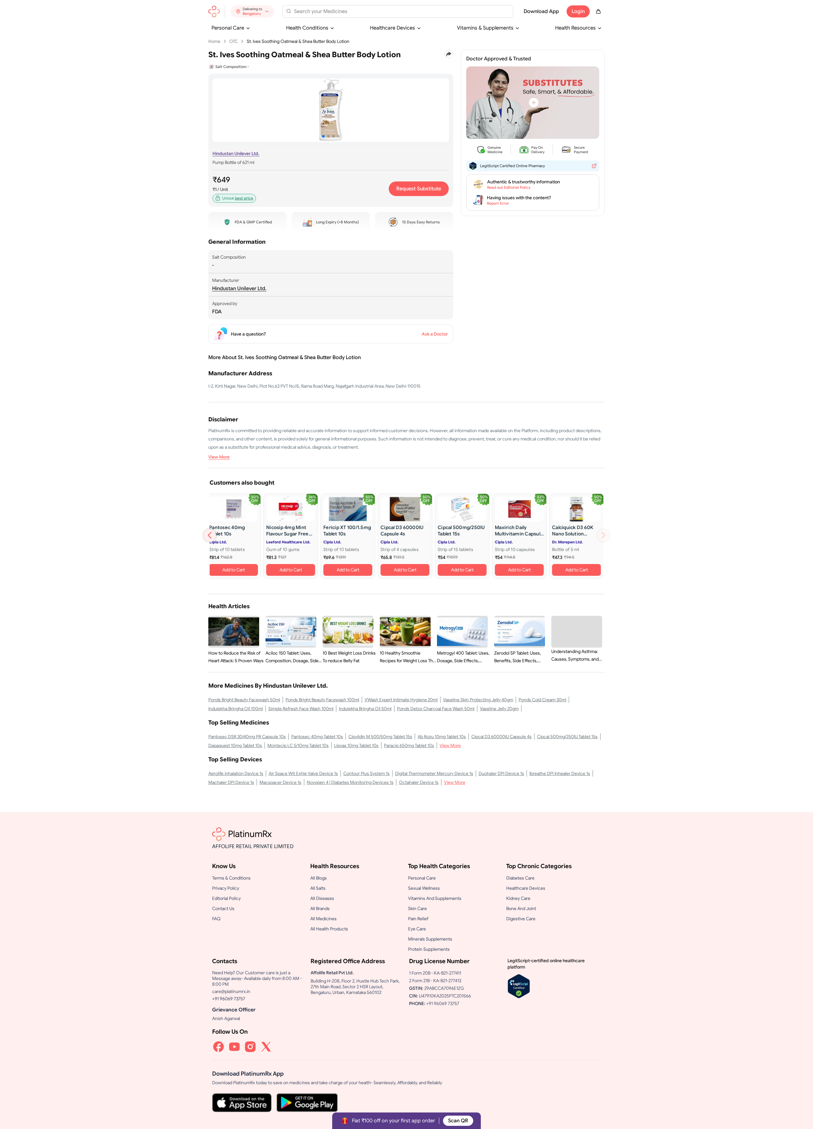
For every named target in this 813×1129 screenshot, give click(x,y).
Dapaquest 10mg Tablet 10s (235, 745)
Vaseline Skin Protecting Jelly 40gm (478, 700)
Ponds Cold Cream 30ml (542, 700)
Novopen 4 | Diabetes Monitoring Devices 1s (350, 782)
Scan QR (458, 1121)
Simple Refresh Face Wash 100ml (300, 708)
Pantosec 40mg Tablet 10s (317, 736)
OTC (233, 41)
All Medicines (323, 919)
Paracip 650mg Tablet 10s (409, 745)
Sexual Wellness (424, 888)
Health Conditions (307, 28)
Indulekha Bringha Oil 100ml (235, 708)
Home (214, 41)
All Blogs (318, 878)
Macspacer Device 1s (280, 782)
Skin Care (417, 908)
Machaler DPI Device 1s (231, 782)
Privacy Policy (225, 888)
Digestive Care (520, 919)
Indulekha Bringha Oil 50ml (365, 708)
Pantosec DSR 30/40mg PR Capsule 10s (247, 736)
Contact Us (223, 908)
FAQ (216, 919)
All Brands (320, 908)
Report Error (498, 203)
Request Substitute (418, 189)
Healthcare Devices (392, 28)
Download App (541, 11)
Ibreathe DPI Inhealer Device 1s (559, 773)
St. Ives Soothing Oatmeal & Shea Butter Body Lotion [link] (298, 41)
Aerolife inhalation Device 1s (235, 773)
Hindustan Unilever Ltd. (235, 153)
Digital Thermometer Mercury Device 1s (434, 773)
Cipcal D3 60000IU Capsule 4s (501, 736)
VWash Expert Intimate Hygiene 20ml (401, 700)
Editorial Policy (226, 898)
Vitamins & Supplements (485, 28)
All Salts (318, 888)
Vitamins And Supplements (434, 898)
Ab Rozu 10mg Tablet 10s (442, 736)
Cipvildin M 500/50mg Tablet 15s (380, 736)
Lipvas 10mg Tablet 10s (356, 745)
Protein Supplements (429, 949)
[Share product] (448, 54)
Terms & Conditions (231, 878)
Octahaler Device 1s (419, 782)
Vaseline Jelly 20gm (499, 708)
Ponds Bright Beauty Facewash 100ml (322, 700)
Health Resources (575, 28)
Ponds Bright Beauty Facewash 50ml (244, 700)
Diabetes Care (520, 878)
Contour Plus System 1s (366, 773)
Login (578, 11)
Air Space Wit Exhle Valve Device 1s (303, 773)
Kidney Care (518, 898)
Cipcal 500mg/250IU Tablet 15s (567, 736)
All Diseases (322, 898)
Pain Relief (418, 919)
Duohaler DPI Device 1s (501, 773)
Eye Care (417, 929)
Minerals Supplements (430, 939)
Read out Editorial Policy (508, 187)
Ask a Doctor (435, 334)
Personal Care (228, 28)
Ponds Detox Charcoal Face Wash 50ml (435, 708)
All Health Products (329, 929)
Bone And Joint (521, 908)
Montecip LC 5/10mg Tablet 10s (298, 745)
